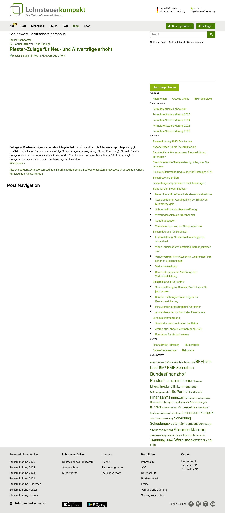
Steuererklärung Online (24, 454)
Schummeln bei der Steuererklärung (176, 209)
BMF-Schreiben (203, 98)
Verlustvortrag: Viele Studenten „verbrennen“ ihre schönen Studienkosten (183, 259)
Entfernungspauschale (160, 392)
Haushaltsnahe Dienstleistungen (190, 402)
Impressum (148, 462)
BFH (199, 361)
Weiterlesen (17, 163)
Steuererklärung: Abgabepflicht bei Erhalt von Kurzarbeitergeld (181, 202)
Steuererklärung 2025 (22, 462)
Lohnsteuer (175, 413)
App (12, 26)
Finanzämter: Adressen (166, 344)
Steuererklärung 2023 (22, 473)
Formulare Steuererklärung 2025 (171, 114)
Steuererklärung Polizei (23, 489)
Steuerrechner (70, 467)
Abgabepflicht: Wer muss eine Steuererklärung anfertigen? (179, 154)
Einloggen (207, 26)
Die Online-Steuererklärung (44, 15)
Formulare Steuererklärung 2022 (171, 131)
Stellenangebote (111, 473)
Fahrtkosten (195, 392)
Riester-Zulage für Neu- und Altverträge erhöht (61, 49)
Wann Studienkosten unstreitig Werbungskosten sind (183, 249)
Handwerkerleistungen (161, 402)
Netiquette (188, 350)
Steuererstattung (158, 435)
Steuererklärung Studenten (25, 484)
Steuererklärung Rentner (24, 495)
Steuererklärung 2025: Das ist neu (172, 141)
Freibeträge (205, 398)
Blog (76, 26)
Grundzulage (127, 169)
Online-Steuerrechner (165, 350)
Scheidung (182, 418)
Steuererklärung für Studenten (170, 231)
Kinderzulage (17, 173)
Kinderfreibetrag (169, 408)
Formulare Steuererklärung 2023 (171, 125)
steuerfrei (170, 435)
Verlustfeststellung (166, 266)
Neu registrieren (181, 26)
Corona (198, 381)
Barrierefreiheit (150, 478)
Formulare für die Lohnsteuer (169, 109)
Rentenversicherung (164, 419)
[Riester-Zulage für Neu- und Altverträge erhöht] (77, 99)
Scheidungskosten (165, 424)
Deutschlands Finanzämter (78, 462)
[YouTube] (212, 504)
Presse (106, 462)
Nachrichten (160, 98)
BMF (162, 367)
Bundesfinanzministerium (172, 380)
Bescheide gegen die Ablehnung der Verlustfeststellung (176, 274)
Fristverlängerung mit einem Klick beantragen (179, 183)
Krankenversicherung (160, 413)
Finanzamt (159, 397)
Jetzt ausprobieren (164, 87)
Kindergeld (186, 407)
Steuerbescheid (161, 430)
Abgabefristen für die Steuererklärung (174, 147)
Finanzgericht (180, 397)
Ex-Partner (180, 392)
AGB (143, 467)
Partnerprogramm (112, 467)
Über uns (107, 454)
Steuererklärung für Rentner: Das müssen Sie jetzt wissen (181, 289)
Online (152, 419)
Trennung (157, 440)
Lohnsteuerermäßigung (166, 317)
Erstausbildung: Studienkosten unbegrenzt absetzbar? (179, 239)
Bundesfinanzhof (168, 374)
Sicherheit (37, 26)
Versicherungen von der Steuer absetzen (178, 226)
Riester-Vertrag (34, 173)
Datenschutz (148, 473)
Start (23, 26)
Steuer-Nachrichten (21, 40)
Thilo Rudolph (42, 43)
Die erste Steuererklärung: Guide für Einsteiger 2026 (182, 172)
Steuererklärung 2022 (22, 478)
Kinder (139, 169)
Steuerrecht (189, 435)
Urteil (170, 440)
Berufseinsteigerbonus (69, 169)
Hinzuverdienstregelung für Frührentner (178, 306)
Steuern (178, 435)
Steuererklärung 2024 (22, 467)
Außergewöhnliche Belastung (180, 362)
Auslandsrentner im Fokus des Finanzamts (180, 312)
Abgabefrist (155, 362)
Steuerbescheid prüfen (166, 177)
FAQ (65, 26)
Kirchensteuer (201, 407)
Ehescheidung (161, 386)
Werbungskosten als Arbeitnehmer (175, 215)
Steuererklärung (190, 429)
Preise (53, 26)
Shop (87, 26)
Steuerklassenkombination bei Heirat (176, 323)
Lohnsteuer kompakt (198, 413)
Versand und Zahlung (154, 489)
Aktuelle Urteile (180, 98)
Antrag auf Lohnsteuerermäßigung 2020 (178, 329)
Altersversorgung (19, 169)
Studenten (200, 435)
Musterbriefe (192, 344)
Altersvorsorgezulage (42, 169)
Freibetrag (195, 398)
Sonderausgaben (165, 220)
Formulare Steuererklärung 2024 (171, 120)
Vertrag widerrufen (152, 495)
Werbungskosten (189, 440)
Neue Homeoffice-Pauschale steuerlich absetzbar (183, 194)
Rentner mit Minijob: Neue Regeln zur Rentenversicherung (176, 299)
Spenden (208, 424)
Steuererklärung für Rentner (168, 281)
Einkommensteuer (185, 386)
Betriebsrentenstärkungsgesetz (101, 169)
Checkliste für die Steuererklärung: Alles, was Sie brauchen (181, 164)
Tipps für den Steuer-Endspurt (170, 188)
